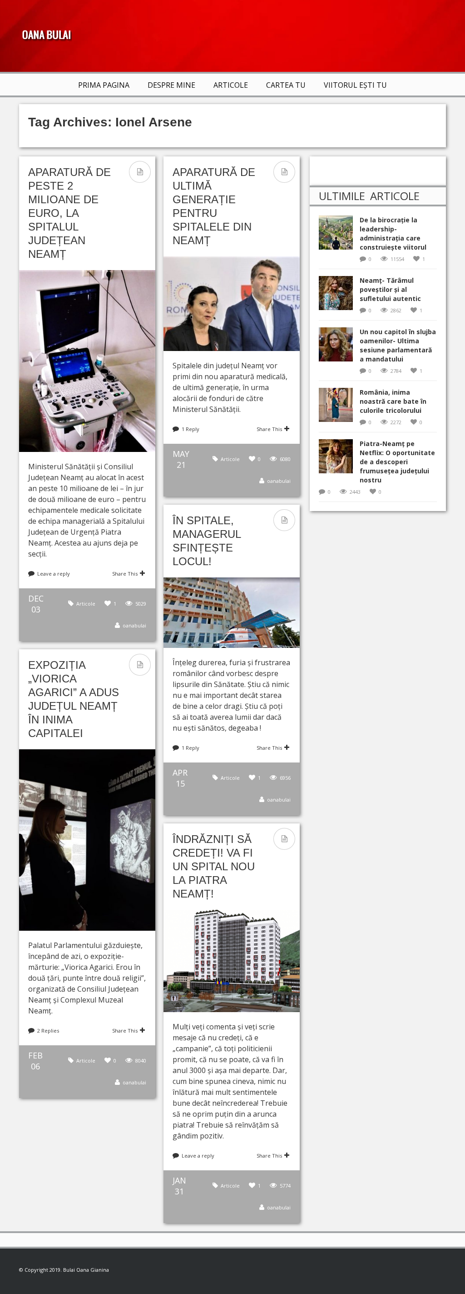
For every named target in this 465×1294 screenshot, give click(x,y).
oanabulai (134, 625)
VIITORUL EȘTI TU (355, 85)
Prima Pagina (103, 85)
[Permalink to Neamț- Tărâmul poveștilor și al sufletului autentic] (339, 295)
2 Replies (48, 1030)
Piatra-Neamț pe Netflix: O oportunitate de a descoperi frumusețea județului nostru (397, 461)
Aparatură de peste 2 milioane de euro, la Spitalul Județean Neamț (69, 213)
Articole (230, 85)
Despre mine (171, 85)
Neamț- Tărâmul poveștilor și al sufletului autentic (390, 289)
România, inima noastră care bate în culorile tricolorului (393, 401)
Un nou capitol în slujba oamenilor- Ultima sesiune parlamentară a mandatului (398, 345)
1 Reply (190, 429)
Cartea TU (286, 85)
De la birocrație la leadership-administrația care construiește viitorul (393, 233)
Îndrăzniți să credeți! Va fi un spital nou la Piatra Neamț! (214, 866)
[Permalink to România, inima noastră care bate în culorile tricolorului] (339, 407)
